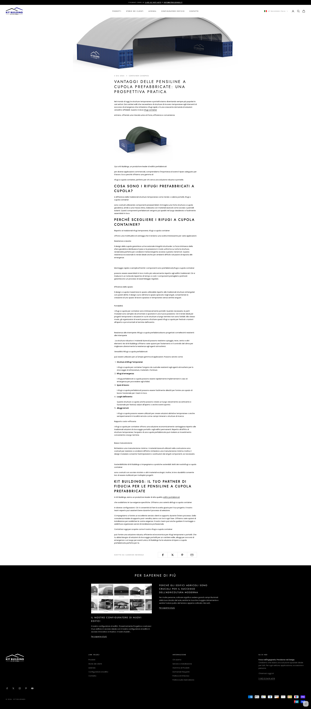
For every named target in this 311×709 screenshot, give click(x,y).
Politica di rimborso (181, 676)
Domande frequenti (181, 672)
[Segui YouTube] (32, 688)
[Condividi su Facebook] (163, 555)
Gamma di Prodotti (181, 668)
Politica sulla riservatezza (183, 680)
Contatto (194, 11)
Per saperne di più (99, 636)
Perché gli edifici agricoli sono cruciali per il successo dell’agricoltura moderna (183, 589)
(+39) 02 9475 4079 (267, 678)
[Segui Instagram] (19, 688)
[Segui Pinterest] (26, 688)
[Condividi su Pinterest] (182, 555)
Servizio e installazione (182, 664)
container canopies (139, 76)
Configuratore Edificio (173, 11)
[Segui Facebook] (7, 688)
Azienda (152, 11)
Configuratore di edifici (98, 672)
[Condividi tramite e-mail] (192, 555)
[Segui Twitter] (13, 688)
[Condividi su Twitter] (172, 555)
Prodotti (116, 11)
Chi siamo (177, 659)
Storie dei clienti (135, 11)
